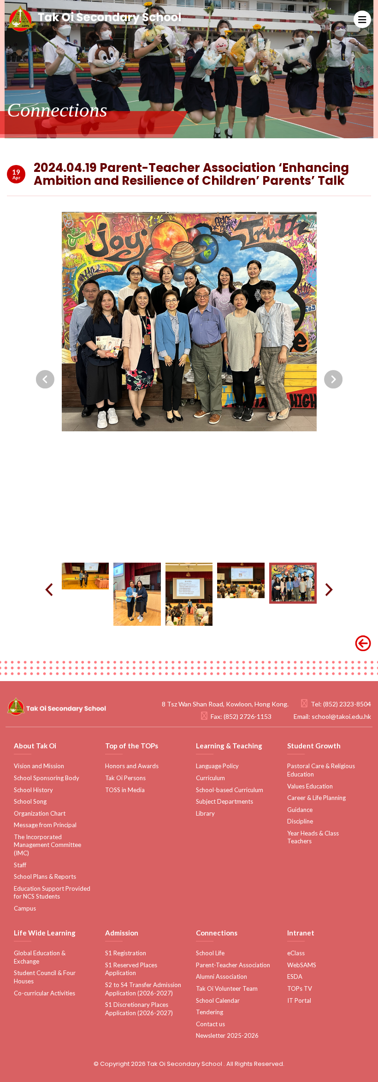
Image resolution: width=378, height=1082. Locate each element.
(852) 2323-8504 (347, 704)
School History (33, 790)
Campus (25, 908)
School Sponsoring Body (46, 778)
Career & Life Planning (316, 797)
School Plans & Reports (45, 876)
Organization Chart (39, 813)
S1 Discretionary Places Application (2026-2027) (139, 1009)
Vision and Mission (39, 766)
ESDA (294, 976)
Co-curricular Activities (44, 993)
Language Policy (217, 766)
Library (205, 813)
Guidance (300, 809)
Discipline (300, 821)
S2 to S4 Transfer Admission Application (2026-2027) (143, 989)
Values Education (310, 786)
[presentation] (45, 379)
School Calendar (218, 1000)
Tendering (209, 1012)
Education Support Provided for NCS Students (52, 892)
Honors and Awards (132, 766)
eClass (296, 953)
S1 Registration (125, 953)
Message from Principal (45, 825)
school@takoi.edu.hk (341, 716)
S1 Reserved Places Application (131, 969)
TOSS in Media (125, 790)
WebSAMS (301, 965)
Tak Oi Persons (125, 778)
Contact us (210, 1024)
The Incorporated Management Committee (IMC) (47, 845)
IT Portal (299, 1000)
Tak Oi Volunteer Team (227, 988)
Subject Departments (224, 801)
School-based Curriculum (229, 790)
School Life (210, 953)
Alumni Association (221, 976)
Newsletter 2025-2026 (227, 1035)
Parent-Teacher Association (233, 965)
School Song (30, 801)
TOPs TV (299, 988)
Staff (20, 865)
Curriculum (210, 778)
